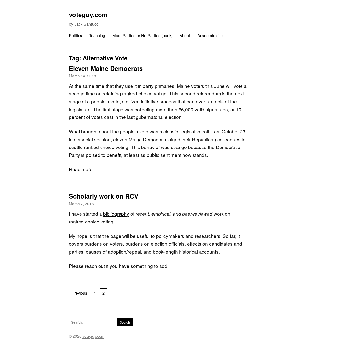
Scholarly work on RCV (103, 196)
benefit (114, 154)
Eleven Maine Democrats (106, 68)
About (185, 35)
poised (93, 154)
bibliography (116, 213)
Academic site (210, 35)
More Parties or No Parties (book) (142, 35)
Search (125, 322)
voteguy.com (88, 14)
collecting (145, 109)
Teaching (97, 35)
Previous (79, 293)
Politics (75, 35)
